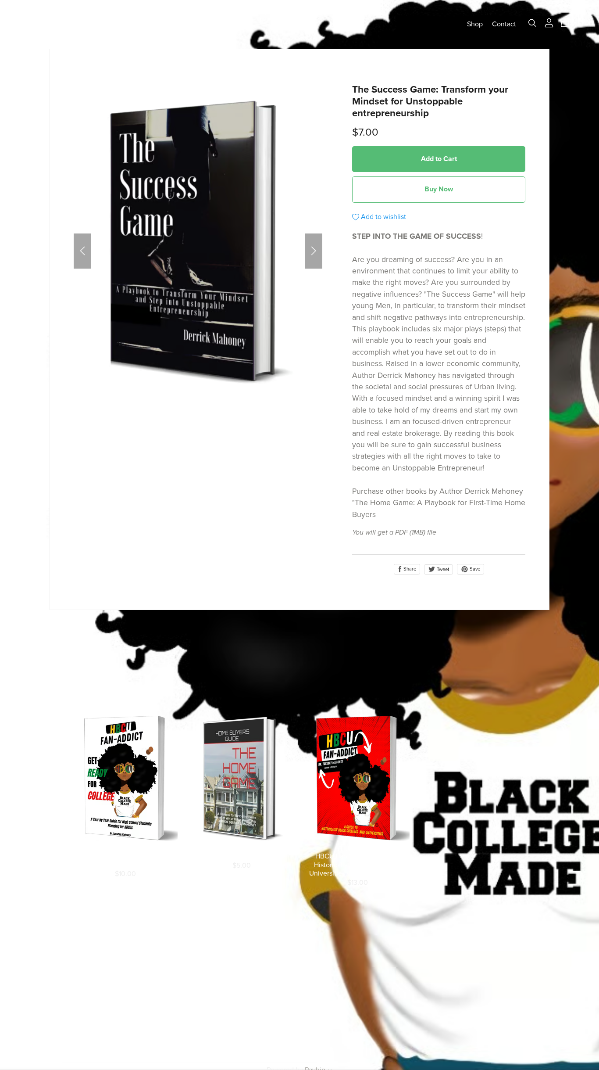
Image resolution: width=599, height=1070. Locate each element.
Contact (504, 24)
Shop (475, 24)
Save (474, 569)
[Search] (532, 23)
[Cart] (568, 23)
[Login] (549, 22)
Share (409, 569)
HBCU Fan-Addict (66, 24)
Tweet (442, 569)
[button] (82, 251)
